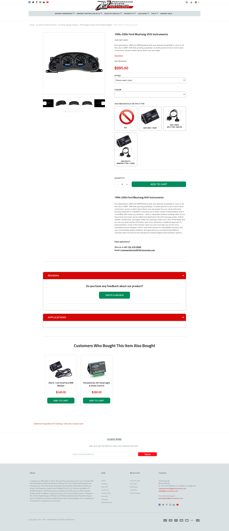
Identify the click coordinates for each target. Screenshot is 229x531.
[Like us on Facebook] (30, 2)
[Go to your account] (191, 2)
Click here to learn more (73, 423)
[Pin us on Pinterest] (37, 2)
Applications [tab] (57, 317)
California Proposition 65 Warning (47, 423)
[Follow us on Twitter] (33, 2)
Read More (118, 56)
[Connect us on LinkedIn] (44, 2)
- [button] (117, 184)
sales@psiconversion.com (168, 491)
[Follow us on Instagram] (40, 2)
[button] (187, 2)
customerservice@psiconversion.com (172, 488)
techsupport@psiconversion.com (171, 498)
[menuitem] (65, 13)
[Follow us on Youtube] (47, 2)
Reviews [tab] (53, 275)
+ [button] (127, 184)
